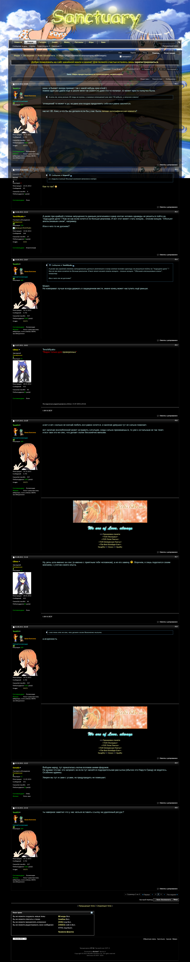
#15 (176, 345)
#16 (176, 420)
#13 (176, 212)
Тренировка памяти (111, 534)
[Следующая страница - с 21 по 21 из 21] (164, 69)
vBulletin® (95, 952)
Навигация (56, 46)
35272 (25, 145)
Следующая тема (104, 906)
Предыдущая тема (87, 906)
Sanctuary (161, 939)
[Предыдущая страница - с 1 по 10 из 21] (152, 69)
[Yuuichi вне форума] (26, 119)
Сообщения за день (20, 46)
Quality (119, 547)
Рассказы (79, 42)
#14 (176, 259)
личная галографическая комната (119, 111)
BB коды (62, 916)
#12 (176, 170)
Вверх (176, 900)
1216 (25, 242)
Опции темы (144, 79)
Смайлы (61, 919)
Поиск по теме (157, 79)
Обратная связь (149, 939)
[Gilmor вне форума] (22, 371)
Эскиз (111, 547)
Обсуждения (28, 56)
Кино (103, 42)
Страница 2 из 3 (133, 69)
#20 (176, 808)
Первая (147, 69)
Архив (168, 939)
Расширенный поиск (170, 46)
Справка (32, 46)
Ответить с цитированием (169, 165)
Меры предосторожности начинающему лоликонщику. (97, 74)
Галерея (42, 42)
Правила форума (66, 932)
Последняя (171, 69)
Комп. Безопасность (46, 56)
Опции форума (42, 46)
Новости (18, 42)
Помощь (156, 53)
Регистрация (169, 53)
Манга (66, 42)
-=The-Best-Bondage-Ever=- (110, 544)
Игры (91, 42)
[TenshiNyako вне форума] (22, 228)
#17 (176, 557)
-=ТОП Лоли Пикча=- (110, 539)
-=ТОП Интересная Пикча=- (110, 542)
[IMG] (60, 922)
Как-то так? (49, 186)
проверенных (69, 352)
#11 (176, 84)
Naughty (102, 547)
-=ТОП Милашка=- (110, 537)
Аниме (55, 42)
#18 (176, 627)
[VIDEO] (61, 925)
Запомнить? (126, 56)
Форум (30, 42)
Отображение (170, 79)
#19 (176, 763)
